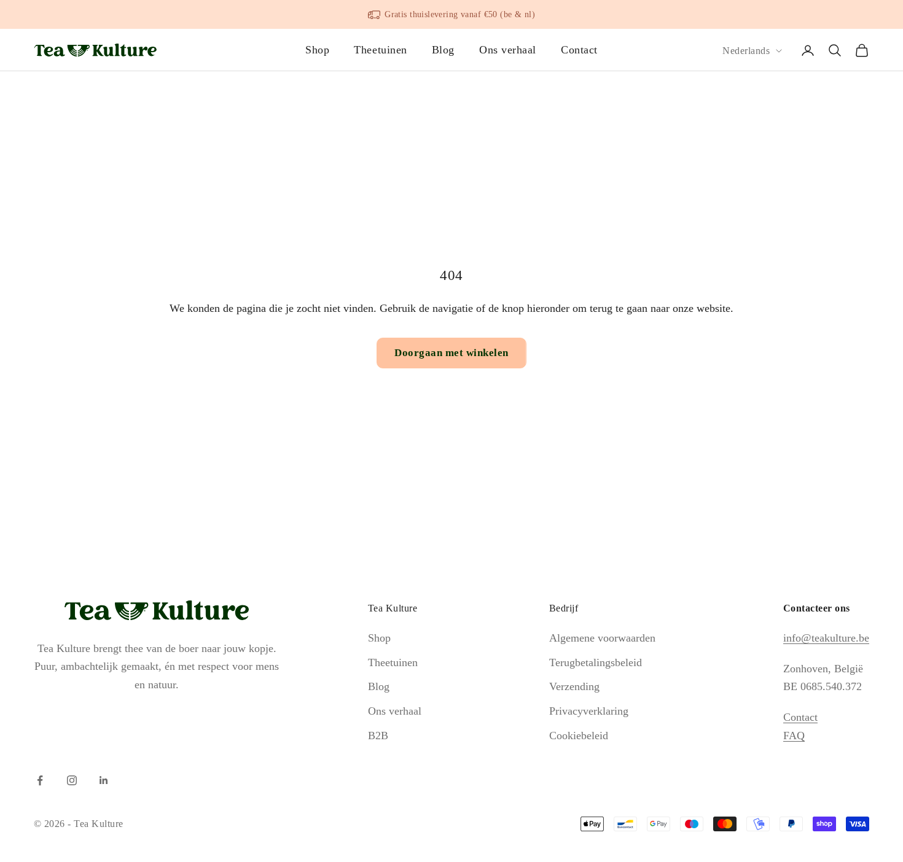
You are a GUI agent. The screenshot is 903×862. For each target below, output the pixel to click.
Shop (317, 50)
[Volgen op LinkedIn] (104, 780)
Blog (443, 50)
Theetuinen (380, 50)
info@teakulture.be (826, 638)
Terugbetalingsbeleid (595, 662)
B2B (378, 735)
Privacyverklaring (588, 711)
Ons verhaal (507, 50)
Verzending (574, 686)
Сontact (800, 717)
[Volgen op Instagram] (72, 780)
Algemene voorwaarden (602, 638)
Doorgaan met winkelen (451, 353)
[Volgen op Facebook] (40, 780)
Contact (579, 50)
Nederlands (746, 50)
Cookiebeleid (578, 735)
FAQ (794, 735)
